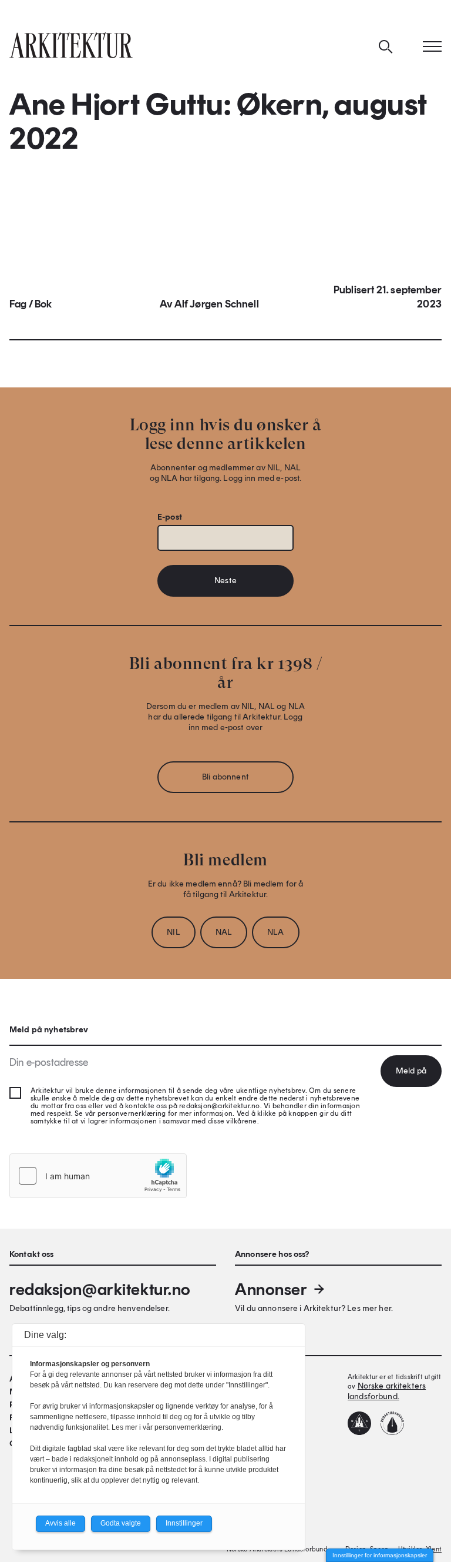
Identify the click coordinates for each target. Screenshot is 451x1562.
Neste (225, 581)
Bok (43, 303)
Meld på (411, 1071)
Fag (18, 303)
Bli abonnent (225, 777)
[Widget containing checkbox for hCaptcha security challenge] (98, 1175)
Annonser (271, 1289)
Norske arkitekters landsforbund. (387, 1391)
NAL (224, 932)
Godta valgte (120, 1523)
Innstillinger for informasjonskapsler (379, 1555)
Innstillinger (184, 1523)
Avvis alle (60, 1523)
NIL (173, 932)
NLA (275, 932)
